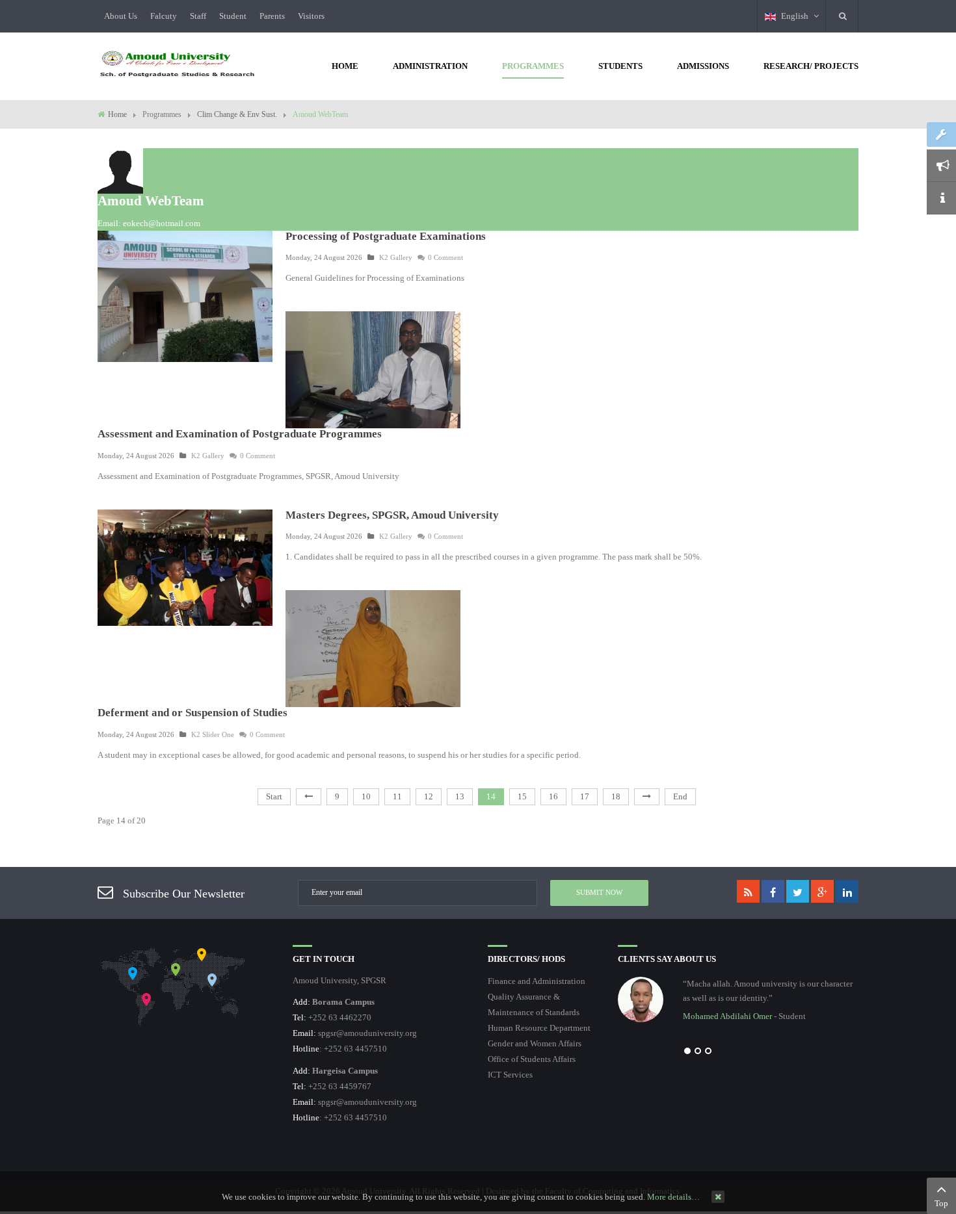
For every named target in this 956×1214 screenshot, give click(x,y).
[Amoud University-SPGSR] (178, 65)
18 (615, 796)
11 (397, 796)
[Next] (646, 796)
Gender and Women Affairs (534, 1043)
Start (274, 796)
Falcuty (163, 16)
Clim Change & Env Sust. (237, 114)
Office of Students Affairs (532, 1059)
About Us (120, 16)
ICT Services (510, 1074)
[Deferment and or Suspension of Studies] (372, 647)
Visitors (311, 16)
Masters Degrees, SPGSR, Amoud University (392, 515)
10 (366, 796)
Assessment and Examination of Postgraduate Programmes (240, 434)
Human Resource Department (539, 1028)
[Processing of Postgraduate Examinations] (185, 295)
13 (459, 796)
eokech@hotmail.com (161, 223)
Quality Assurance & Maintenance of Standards (533, 1004)
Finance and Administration (536, 981)
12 (428, 796)
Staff (198, 16)
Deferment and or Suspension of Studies (192, 712)
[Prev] (308, 796)
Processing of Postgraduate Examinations (385, 236)
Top (941, 1203)
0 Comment (445, 257)
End (680, 796)
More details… (673, 1197)
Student (232, 16)
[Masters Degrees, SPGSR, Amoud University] (185, 566)
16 (553, 796)
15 (522, 796)
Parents (272, 16)
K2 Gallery (395, 257)
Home (117, 114)
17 (584, 796)
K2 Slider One (212, 734)
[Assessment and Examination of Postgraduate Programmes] (372, 369)
